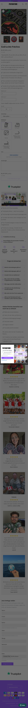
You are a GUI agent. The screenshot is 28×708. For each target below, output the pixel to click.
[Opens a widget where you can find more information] (22, 705)
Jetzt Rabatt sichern (7, 357)
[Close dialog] (26, 345)
